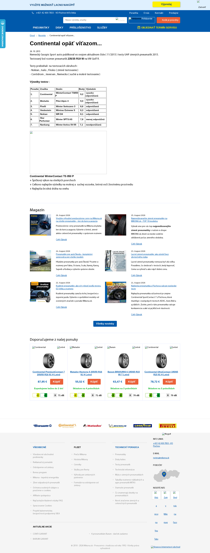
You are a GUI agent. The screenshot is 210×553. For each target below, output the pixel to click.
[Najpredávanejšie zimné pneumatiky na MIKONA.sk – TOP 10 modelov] (115, 225)
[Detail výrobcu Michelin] (117, 426)
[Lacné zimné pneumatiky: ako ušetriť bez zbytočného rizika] (115, 261)
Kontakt (159, 13)
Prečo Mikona (80, 454)
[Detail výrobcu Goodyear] (142, 426)
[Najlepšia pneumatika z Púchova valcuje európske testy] (115, 292)
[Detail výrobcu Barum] (42, 426)
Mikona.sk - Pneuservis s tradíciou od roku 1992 (46, 20)
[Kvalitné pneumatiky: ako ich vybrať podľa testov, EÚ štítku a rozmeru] (40, 292)
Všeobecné (39, 447)
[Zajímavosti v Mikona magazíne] (166, 495)
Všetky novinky (105, 323)
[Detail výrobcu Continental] (67, 426)
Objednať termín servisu (159, 27)
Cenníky (77, 465)
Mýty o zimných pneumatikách (129, 475)
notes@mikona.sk (161, 458)
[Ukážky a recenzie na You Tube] (156, 495)
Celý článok (61, 240)
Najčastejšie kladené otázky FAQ (48, 501)
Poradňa (133, 13)
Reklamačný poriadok (42, 462)
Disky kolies (120, 459)
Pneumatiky (120, 454)
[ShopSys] (165, 547)
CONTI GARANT (40, 534)
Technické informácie (125, 470)
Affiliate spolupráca (41, 495)
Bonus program (40, 472)
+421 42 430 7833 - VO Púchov (51, 13)
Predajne (173, 13)
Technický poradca (127, 447)
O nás (146, 13)
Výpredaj (166, 4)
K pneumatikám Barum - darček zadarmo (109, 534)
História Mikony (81, 459)
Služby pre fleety (81, 470)
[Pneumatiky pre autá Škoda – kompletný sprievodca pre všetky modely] (40, 261)
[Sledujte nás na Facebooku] (175, 495)
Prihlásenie (146, 19)
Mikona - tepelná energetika (46, 477)
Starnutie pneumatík (124, 488)
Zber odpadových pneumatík (46, 483)
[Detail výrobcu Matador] (92, 426)
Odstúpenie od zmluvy (43, 467)
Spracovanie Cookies (42, 506)
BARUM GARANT (40, 539)
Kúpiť (56, 381)
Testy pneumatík (122, 465)
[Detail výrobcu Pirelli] (167, 426)
